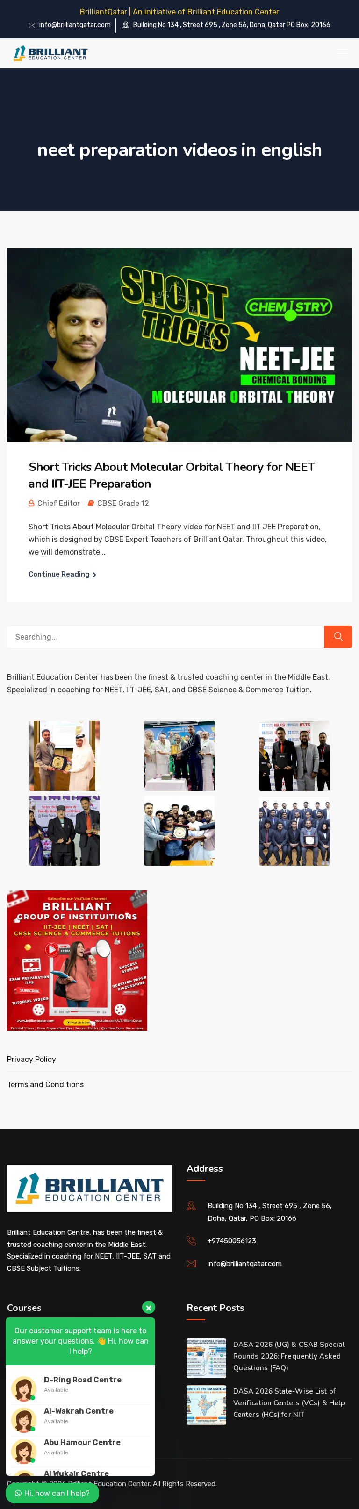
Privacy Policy (31, 1059)
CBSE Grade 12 (123, 503)
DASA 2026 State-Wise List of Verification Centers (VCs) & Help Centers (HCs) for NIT (289, 1403)
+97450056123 (232, 1241)
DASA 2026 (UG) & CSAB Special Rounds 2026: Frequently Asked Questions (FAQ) (289, 1356)
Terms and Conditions (45, 1084)
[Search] (338, 637)
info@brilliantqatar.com (75, 25)
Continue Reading (59, 574)
